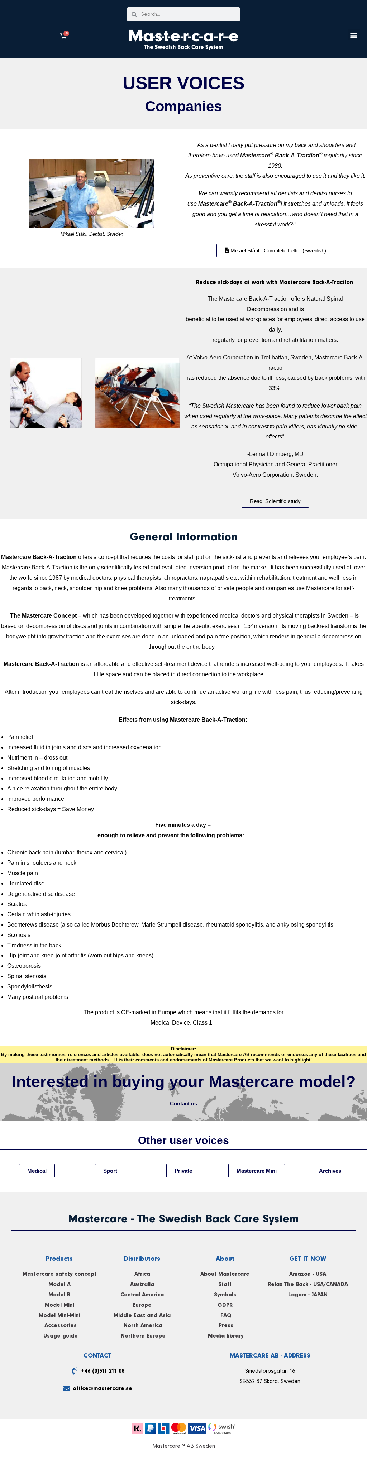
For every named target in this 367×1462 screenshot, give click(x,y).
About (225, 1258)
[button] (354, 34)
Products (59, 1258)
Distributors (142, 1258)
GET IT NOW (307, 1258)
